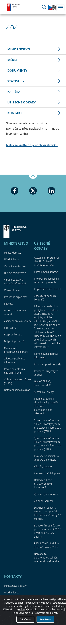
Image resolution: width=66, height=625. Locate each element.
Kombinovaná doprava (46, 272)
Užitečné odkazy (21, 102)
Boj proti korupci (13, 334)
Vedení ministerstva (14, 266)
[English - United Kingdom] (52, 9)
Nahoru (33, 177)
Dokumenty (17, 70)
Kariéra (13, 92)
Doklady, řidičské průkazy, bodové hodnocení (43, 483)
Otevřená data (11, 290)
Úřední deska (11, 259)
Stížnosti (8, 303)
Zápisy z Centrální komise (18, 321)
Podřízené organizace (15, 297)
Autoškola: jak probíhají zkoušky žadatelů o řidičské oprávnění (46, 261)
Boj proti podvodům (15, 341)
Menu (60, 7)
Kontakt (14, 113)
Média (12, 60)
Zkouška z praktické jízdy (47, 364)
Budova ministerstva (15, 273)
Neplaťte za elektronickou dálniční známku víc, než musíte (46, 557)
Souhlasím (45, 619)
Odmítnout (25, 619)
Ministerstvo (18, 49)
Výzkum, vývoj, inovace (46, 494)
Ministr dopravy (12, 252)
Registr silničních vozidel (47, 289)
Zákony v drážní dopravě (47, 473)
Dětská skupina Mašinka (17, 390)
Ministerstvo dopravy (14, 7)
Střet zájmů (10, 327)
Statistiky (15, 81)
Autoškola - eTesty (44, 392)
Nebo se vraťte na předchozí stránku (32, 145)
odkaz (21, 609)
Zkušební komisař (43, 501)
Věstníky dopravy (43, 466)
